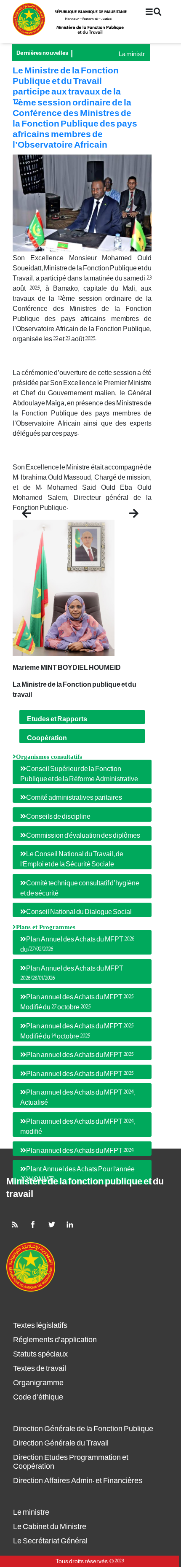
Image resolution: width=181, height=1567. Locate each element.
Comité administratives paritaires (74, 797)
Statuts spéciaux (40, 1354)
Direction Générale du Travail (61, 1443)
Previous (37, 510)
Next (133, 510)
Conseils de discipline (58, 816)
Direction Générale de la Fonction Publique (83, 1429)
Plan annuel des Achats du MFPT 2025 (79, 1055)
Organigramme (38, 1383)
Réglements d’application (55, 1340)
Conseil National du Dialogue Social (79, 912)
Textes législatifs (40, 1326)
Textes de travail (39, 1369)
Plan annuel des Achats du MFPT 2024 (80, 1150)
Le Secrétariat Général (50, 1541)
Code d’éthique (38, 1397)
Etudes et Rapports (57, 719)
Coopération (47, 738)
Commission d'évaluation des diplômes (83, 835)
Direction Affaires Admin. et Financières (77, 1481)
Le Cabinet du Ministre (49, 1527)
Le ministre (31, 1512)
